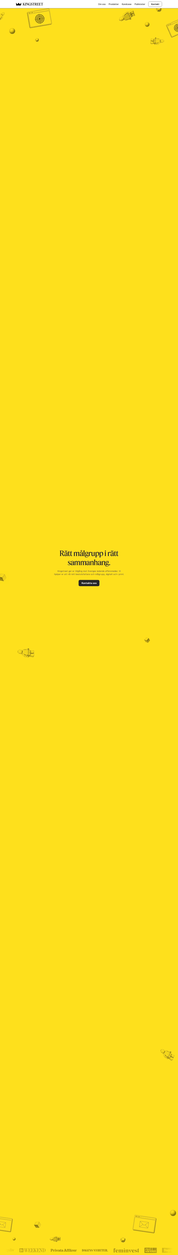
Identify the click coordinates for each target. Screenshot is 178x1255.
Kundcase (126, 4)
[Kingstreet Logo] (18, 4)
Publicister (140, 4)
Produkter (114, 4)
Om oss (102, 4)
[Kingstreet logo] (33, 4)
